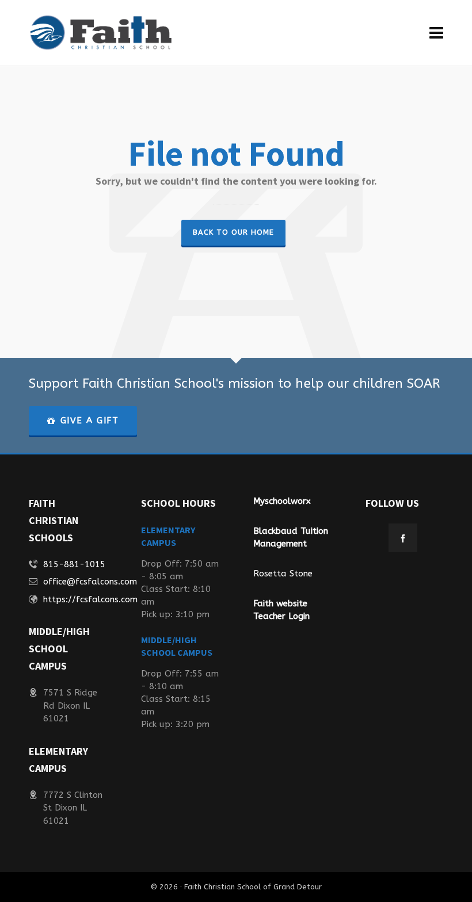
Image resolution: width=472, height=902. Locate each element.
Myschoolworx (282, 501)
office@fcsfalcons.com (90, 581)
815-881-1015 (74, 564)
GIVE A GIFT (89, 420)
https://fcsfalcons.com (90, 599)
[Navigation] (436, 33)
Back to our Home (233, 232)
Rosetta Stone (283, 573)
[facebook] (403, 537)
